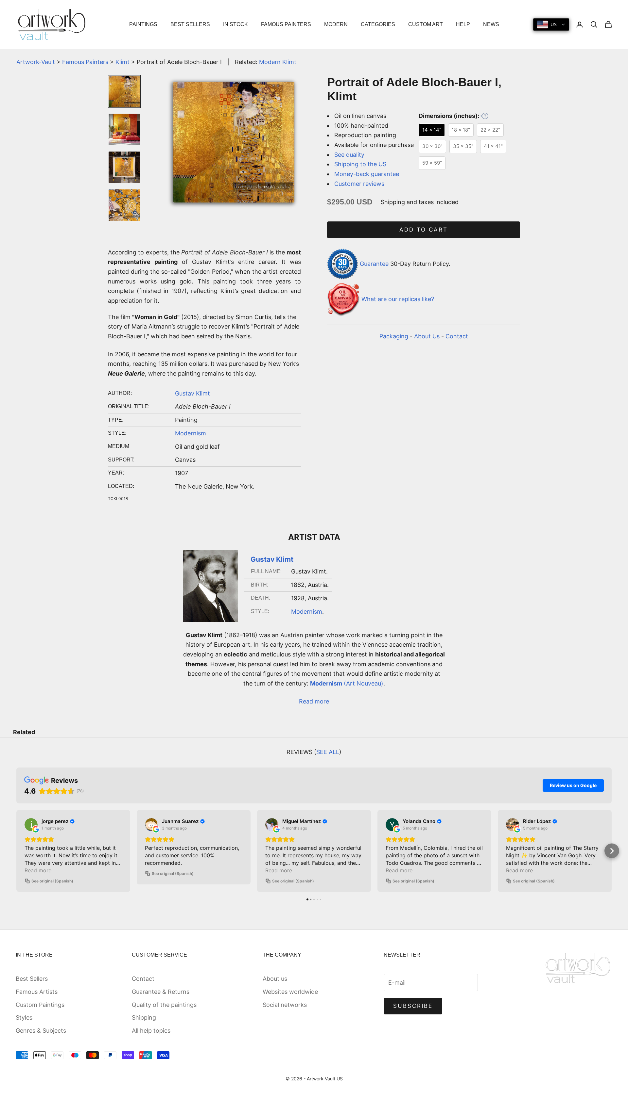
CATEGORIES (378, 24)
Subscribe (413, 1006)
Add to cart (423, 229)
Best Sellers (32, 978)
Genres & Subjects (41, 1030)
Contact (456, 336)
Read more (314, 701)
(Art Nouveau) (346, 683)
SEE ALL (327, 752)
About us (275, 978)
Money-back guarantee (366, 173)
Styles (24, 1017)
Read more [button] (38, 870)
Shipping (144, 1017)
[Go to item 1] (124, 91)
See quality (349, 154)
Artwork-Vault (35, 61)
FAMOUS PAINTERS (286, 24)
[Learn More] (484, 116)
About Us (427, 336)
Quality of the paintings (164, 1004)
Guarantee (374, 263)
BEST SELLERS (190, 24)
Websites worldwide (290, 991)
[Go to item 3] (124, 167)
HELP (463, 24)
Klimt (122, 61)
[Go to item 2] (124, 129)
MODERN (336, 24)
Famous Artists (37, 991)
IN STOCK (235, 24)
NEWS (491, 24)
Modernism (190, 433)
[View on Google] (31, 824)
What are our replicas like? (397, 299)
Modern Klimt (277, 61)
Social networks (285, 1004)
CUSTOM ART (425, 24)
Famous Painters (85, 61)
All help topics (151, 1030)
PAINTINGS (143, 24)
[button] (16, 851)
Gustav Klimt (192, 393)
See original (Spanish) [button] (52, 881)
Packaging (393, 336)
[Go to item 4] (124, 205)
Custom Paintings (40, 1004)
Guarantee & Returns (160, 991)
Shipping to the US (360, 164)
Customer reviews (359, 183)
